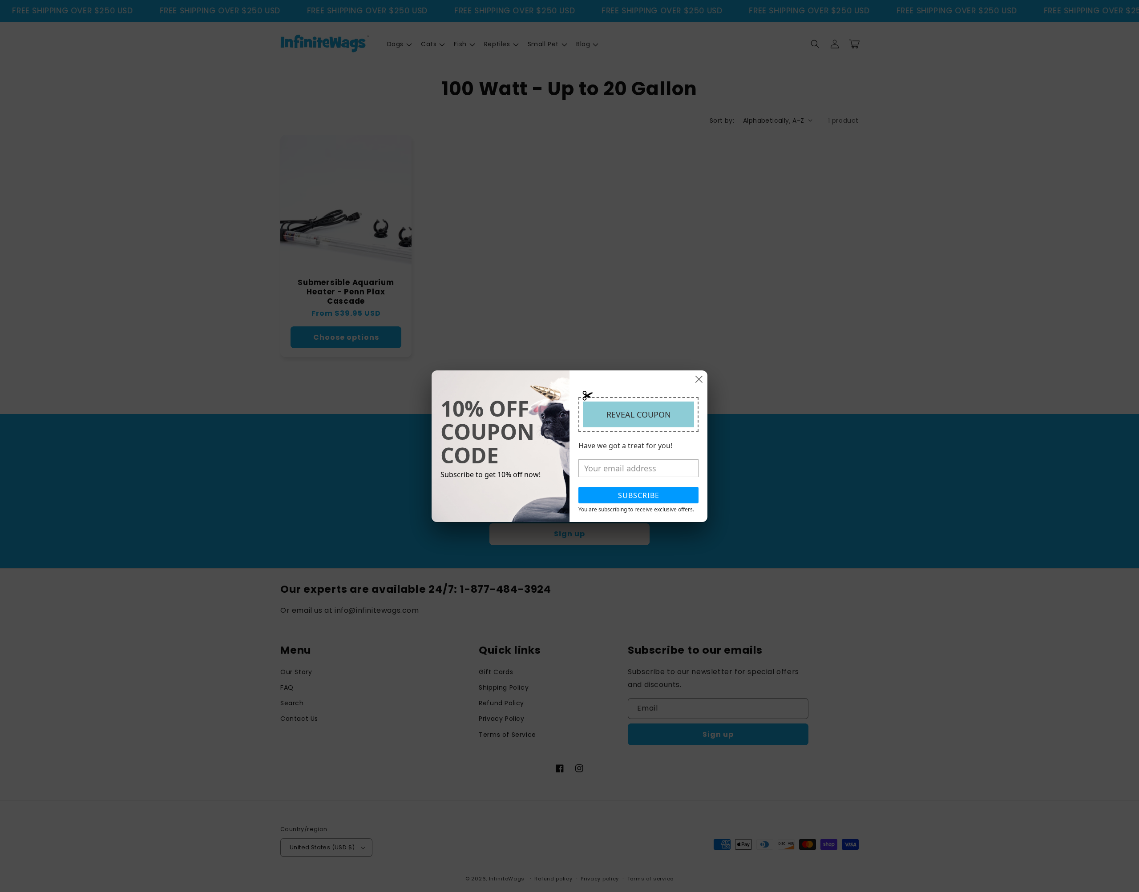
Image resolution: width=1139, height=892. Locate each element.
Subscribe (638, 495)
